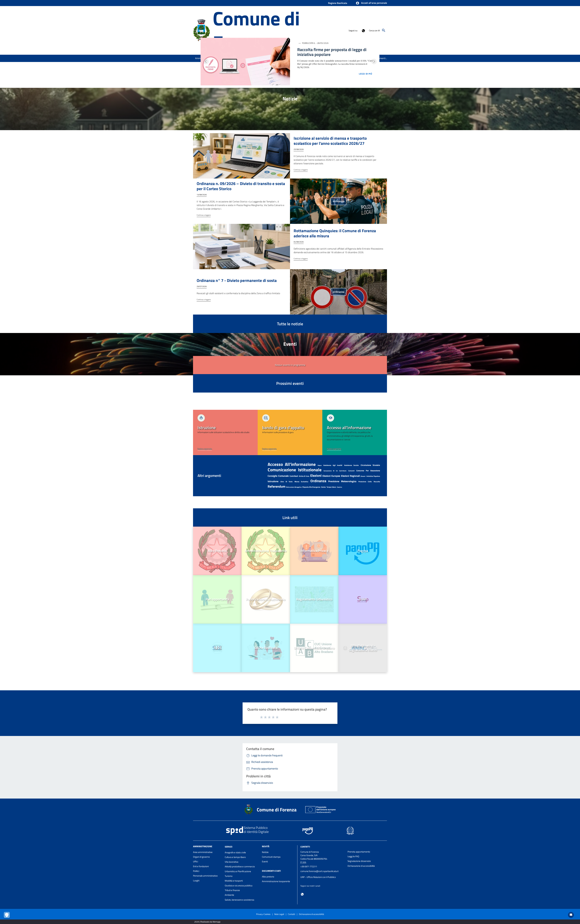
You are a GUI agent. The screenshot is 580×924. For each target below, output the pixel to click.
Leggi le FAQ (353, 856)
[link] (225, 432)
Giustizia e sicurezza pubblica (238, 885)
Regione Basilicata (337, 3)
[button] (371, 3)
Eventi (265, 861)
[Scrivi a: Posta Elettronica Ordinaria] (322, 874)
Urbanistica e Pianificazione (238, 871)
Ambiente (229, 895)
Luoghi (196, 880)
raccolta (377, 481)
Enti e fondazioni (201, 866)
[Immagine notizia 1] (245, 61)
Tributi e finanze (232, 890)
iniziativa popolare (373, 476)
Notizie (265, 852)
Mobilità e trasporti (234, 880)
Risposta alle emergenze (311, 487)
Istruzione (273, 481)
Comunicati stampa (271, 857)
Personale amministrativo (205, 875)
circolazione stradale (370, 465)
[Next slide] (374, 61)
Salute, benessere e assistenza (239, 899)
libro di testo (286, 481)
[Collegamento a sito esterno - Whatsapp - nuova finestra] (363, 30)
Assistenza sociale (351, 465)
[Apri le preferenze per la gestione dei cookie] (7, 915)
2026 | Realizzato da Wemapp (207, 921)
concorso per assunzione (368, 470)
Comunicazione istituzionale (295, 469)
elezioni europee (331, 476)
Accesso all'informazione (292, 464)
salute (323, 487)
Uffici (195, 861)
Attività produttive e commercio (240, 866)
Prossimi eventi (290, 383)
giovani (363, 476)
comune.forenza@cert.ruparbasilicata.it (319, 871)
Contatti (305, 846)
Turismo (228, 876)
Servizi (228, 846)
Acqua (320, 465)
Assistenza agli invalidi (332, 465)
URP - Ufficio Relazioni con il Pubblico (318, 877)
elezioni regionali (350, 476)
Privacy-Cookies (263, 914)
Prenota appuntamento (359, 851)
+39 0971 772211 (308, 866)
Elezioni (316, 475)
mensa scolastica (301, 481)
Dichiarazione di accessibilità (361, 866)
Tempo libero (331, 487)
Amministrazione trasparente (276, 881)
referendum (276, 486)
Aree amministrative (203, 852)
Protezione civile (365, 481)
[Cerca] (383, 30)
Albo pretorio (268, 876)
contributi (294, 475)
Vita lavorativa (231, 862)
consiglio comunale (278, 476)
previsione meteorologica (342, 481)
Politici (196, 871)
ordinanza (318, 481)
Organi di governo (201, 857)
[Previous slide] (206, 61)
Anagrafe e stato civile (235, 852)
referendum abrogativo (294, 487)
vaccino (339, 487)
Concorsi (351, 470)
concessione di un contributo (335, 471)
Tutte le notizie (290, 324)
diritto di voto (304, 476)
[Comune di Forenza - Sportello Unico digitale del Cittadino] (201, 30)
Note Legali (279, 914)
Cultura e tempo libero (235, 857)
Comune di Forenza (256, 30)
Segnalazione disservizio (359, 861)
